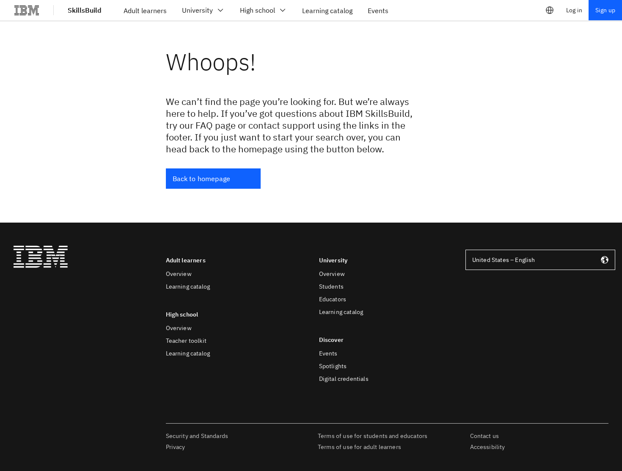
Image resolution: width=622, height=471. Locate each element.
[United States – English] (549, 10)
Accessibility (487, 447)
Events (328, 353)
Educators (332, 299)
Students (331, 286)
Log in (574, 10)
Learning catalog (188, 286)
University (197, 10)
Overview (179, 274)
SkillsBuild (85, 10)
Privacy (175, 447)
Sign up (605, 10)
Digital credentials (344, 379)
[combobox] (540, 260)
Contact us (484, 436)
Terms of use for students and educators (372, 436)
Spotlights (333, 366)
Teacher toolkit (186, 340)
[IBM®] (26, 10)
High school (257, 10)
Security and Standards (197, 436)
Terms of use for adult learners (359, 447)
